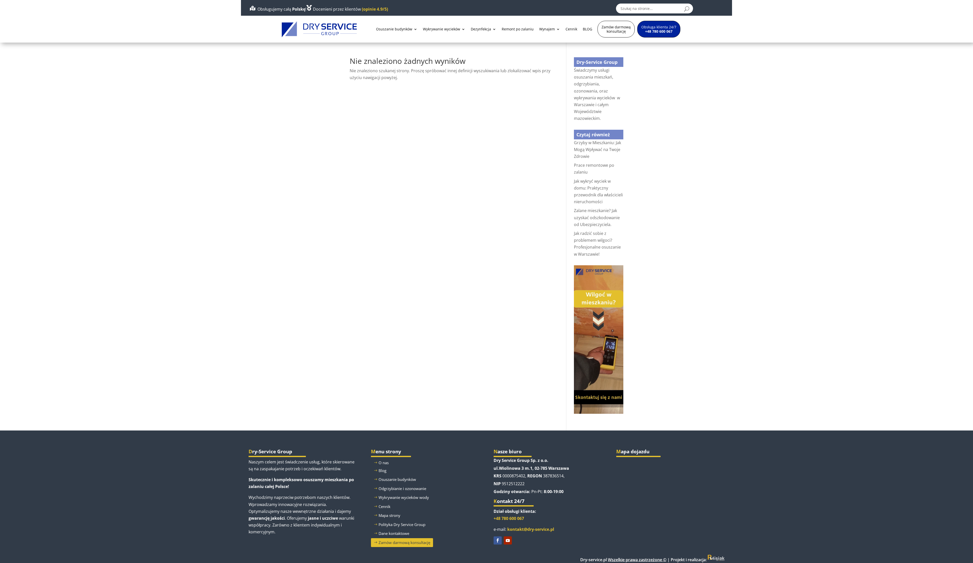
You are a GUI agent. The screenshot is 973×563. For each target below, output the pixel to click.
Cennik (571, 29)
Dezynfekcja (481, 29)
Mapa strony (389, 515)
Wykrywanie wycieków (441, 29)
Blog (382, 470)
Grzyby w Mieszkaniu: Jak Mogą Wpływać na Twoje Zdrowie (597, 149)
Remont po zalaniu (518, 29)
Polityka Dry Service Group (402, 524)
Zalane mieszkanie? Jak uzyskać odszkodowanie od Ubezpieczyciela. (597, 217)
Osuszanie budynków (394, 29)
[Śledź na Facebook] (498, 540)
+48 (509, 518)
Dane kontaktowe (394, 533)
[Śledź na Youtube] (508, 540)
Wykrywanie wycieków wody (404, 497)
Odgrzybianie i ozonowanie (402, 488)
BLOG (587, 29)
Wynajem (547, 29)
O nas (384, 462)
